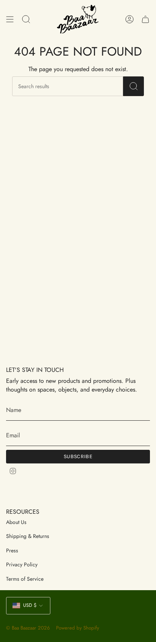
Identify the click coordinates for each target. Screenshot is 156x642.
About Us (16, 522)
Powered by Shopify (77, 627)
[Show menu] (9, 19)
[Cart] (145, 19)
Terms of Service (25, 579)
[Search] (133, 86)
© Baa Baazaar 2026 (28, 627)
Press (12, 550)
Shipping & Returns (27, 536)
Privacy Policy (21, 564)
